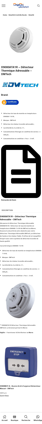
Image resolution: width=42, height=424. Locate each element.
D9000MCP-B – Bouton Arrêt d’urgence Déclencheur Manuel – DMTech (20, 387)
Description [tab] (7, 210)
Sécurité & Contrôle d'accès (18, 15)
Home (5, 15)
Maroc (31, 332)
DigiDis (2, 332)
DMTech (3, 393)
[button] (21, 199)
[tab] (7, 210)
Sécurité (31, 15)
